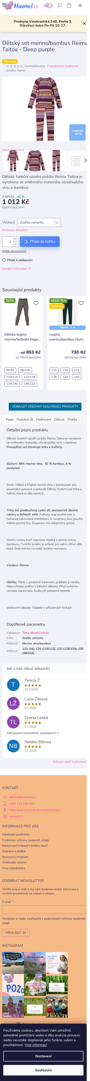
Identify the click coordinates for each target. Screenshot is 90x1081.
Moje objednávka (13, 868)
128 (54, 377)
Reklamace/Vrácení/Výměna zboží (24, 846)
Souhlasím (43, 1070)
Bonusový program (15, 857)
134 (65, 377)
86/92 (10, 370)
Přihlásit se (16, 933)
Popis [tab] (10, 419)
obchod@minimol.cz (22, 797)
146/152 (29, 384)
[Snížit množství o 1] (15, 244)
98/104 (25, 370)
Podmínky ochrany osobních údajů (25, 840)
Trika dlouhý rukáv (35, 633)
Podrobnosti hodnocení (63, 66)
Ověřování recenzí (14, 862)
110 (54, 370)
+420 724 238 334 (21, 804)
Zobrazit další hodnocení (69, 762)
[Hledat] (59, 5)
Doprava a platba (13, 851)
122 (76, 370)
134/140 (12, 384)
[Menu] (80, 5)
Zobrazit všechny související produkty (45, 406)
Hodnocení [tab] (43, 419)
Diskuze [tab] (59, 419)
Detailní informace (14, 269)
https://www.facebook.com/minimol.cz (35, 810)
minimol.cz (16, 816)
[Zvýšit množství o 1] (15, 239)
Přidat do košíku (42, 241)
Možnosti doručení (14, 230)
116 (65, 370)
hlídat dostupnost (14, 251)
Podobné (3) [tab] (25, 419)
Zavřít (24, 281)
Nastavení (43, 1056)
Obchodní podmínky (15, 834)
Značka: (15, 70)
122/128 (29, 377)
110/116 (12, 377)
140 (76, 377)
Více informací (36, 1045)
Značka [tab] (72, 419)
